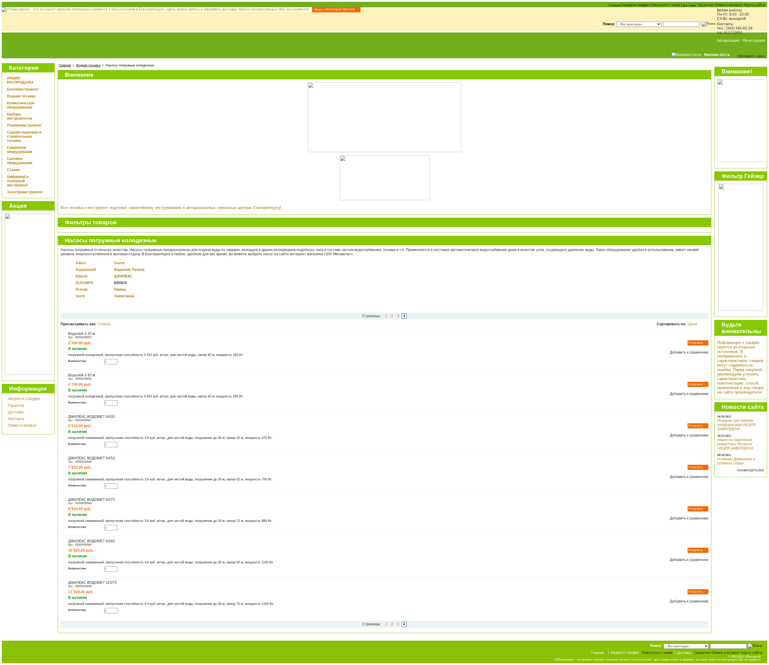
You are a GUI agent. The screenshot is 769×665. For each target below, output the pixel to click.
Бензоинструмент (23, 89)
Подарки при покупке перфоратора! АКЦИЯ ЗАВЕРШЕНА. (736, 424)
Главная (614, 5)
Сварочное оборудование (19, 150)
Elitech (81, 276)
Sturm (119, 263)
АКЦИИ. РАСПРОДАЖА (20, 80)
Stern (80, 296)
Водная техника (88, 65)
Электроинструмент (25, 192)
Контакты (16, 419)
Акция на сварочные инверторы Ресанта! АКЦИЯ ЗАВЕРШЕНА (735, 444)
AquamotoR (86, 270)
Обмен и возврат (22, 425)
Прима (120, 289)
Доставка (689, 5)
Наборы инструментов (19, 116)
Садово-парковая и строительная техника (24, 136)
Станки (13, 170)
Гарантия (16, 405)
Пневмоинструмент (24, 125)
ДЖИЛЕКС (123, 276)
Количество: (77, 361)
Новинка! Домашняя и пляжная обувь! (736, 461)
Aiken (81, 263)
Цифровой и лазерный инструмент (18, 181)
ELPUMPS (84, 283)
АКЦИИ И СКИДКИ (636, 5)
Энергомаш (124, 296)
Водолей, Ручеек (129, 270)
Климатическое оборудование (21, 105)
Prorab (81, 289)
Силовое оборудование (19, 161)
